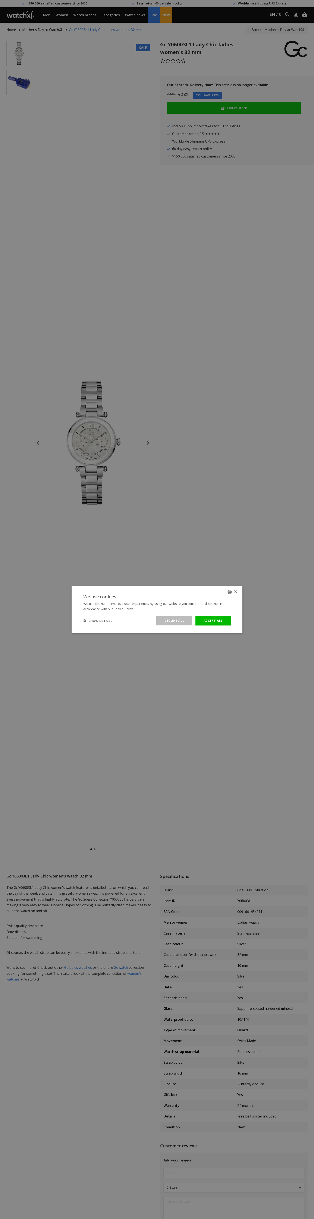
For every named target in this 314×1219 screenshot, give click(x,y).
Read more (142, 609)
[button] (97, 621)
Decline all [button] (174, 620)
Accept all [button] (213, 620)
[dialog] (157, 609)
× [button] (235, 591)
